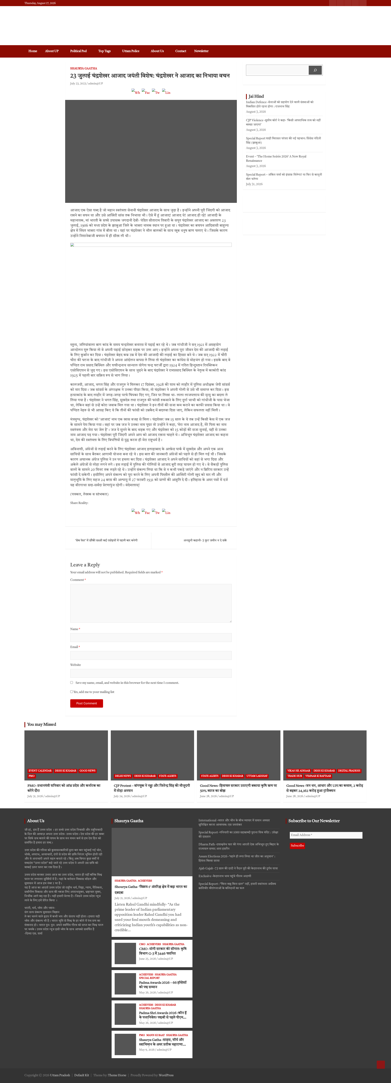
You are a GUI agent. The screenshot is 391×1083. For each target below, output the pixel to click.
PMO (32, 776)
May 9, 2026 (147, 1049)
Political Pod (78, 51)
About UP (52, 51)
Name (75, 629)
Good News (88, 771)
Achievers (145, 881)
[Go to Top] (381, 1065)
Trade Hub (295, 776)
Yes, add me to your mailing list (93, 692)
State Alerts (167, 776)
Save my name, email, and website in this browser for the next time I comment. (127, 683)
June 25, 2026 (147, 958)
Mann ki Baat (155, 1035)
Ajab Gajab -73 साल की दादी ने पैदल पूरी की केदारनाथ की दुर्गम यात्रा (238, 868)
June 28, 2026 (208, 796)
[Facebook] (146, 95)
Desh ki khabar (65, 771)
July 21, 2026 (122, 898)
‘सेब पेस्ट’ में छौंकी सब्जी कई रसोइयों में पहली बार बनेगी (106, 540)
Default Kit (81, 1075)
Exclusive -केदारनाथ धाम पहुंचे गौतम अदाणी (225, 876)
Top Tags (104, 51)
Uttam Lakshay (257, 776)
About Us (157, 51)
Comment (78, 580)
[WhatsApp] (136, 95)
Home (33, 51)
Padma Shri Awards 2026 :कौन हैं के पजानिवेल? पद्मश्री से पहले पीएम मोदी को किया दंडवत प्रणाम (163, 1017)
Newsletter (201, 51)
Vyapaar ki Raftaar (318, 776)
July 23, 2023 (78, 83)
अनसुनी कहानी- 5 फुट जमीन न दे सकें (205, 540)
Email (75, 647)
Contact (180, 51)
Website (75, 665)
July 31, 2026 (35, 796)
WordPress (166, 1075)
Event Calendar (40, 771)
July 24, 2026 (122, 796)
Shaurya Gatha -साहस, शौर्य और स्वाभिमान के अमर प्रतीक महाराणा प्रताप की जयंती (161, 1044)
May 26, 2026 (147, 992)
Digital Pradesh (349, 771)
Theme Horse (117, 1075)
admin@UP (95, 83)
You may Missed (41, 725)
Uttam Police (130, 51)
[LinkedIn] (166, 95)
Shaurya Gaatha (83, 68)
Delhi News (123, 776)
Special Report (149, 978)
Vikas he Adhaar (299, 771)
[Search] (315, 70)
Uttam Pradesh (60, 1075)
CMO (142, 944)
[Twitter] (156, 95)
